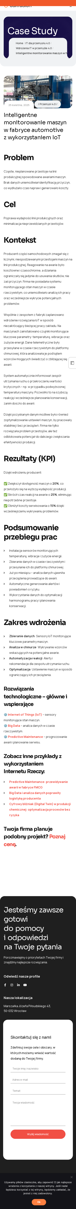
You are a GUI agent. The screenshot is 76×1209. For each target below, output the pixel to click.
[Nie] (71, 1177)
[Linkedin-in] (18, 984)
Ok (39, 1202)
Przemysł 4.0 (48, 104)
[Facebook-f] (5, 984)
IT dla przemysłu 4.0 (37, 43)
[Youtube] (25, 984)
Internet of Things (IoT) (25, 715)
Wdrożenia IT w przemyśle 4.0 (34, 48)
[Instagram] (11, 984)
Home (19, 43)
